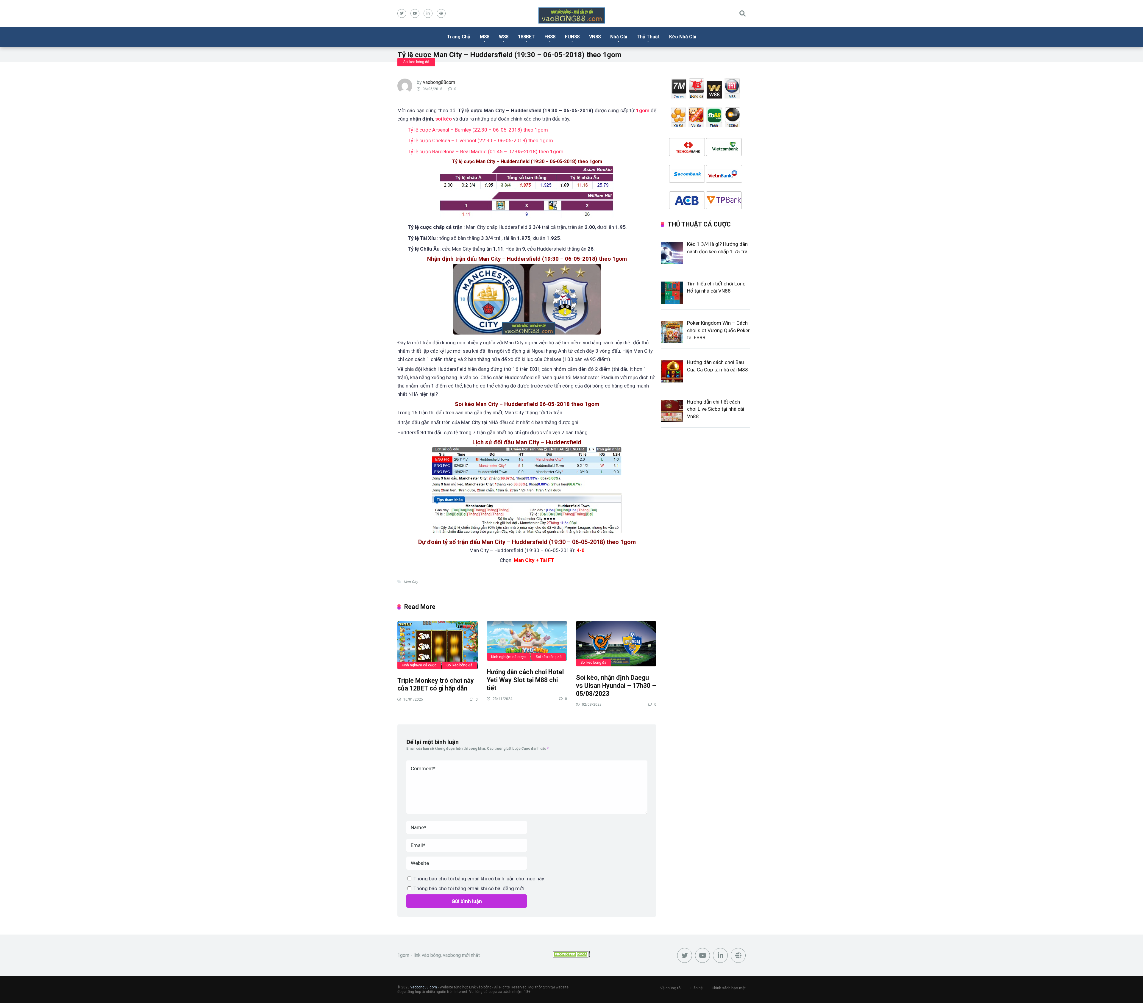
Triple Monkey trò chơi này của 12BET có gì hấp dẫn (435, 684)
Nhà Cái (618, 37)
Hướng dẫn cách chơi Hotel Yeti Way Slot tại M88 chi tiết (525, 679)
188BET (526, 37)
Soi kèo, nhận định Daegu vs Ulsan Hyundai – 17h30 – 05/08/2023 (616, 685)
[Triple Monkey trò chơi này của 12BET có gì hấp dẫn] (437, 645)
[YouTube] (414, 13)
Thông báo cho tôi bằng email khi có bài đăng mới (468, 888)
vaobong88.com (423, 987)
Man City (411, 582)
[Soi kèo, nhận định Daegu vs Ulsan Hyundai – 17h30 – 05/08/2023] (616, 643)
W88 (503, 37)
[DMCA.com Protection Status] (571, 956)
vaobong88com (439, 82)
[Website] (441, 13)
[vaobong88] (571, 15)
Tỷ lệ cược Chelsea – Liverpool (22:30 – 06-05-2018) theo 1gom (480, 140)
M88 (484, 37)
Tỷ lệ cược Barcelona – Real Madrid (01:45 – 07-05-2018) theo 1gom (485, 151)
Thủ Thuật (648, 37)
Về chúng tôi (671, 988)
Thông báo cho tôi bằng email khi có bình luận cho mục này (478, 879)
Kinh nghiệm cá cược (419, 665)
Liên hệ (697, 988)
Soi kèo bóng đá (416, 62)
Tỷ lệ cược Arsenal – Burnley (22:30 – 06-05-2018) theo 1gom (478, 130)
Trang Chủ (458, 37)
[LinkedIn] (428, 13)
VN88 (595, 37)
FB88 (549, 37)
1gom (642, 110)
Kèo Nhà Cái (682, 37)
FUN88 (572, 37)
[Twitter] (401, 13)
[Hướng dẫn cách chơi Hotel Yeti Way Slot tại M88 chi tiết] (527, 641)
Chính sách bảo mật (729, 988)
